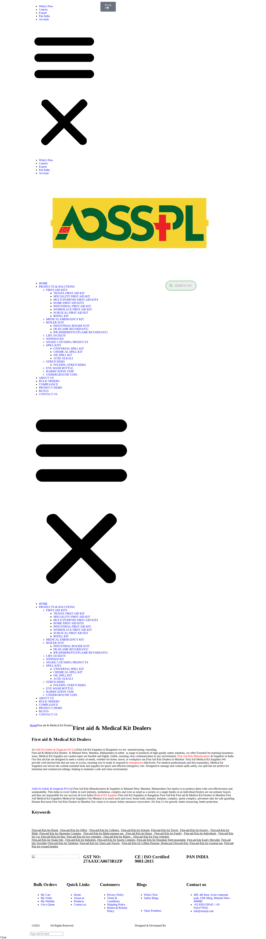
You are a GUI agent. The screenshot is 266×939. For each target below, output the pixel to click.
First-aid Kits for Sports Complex (116, 839)
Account (44, 19)
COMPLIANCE (48, 384)
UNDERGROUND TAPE (61, 374)
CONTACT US (48, 394)
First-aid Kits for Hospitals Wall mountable (161, 839)
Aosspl (45, 925)
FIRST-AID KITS (56, 289)
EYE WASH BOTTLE (59, 368)
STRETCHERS (55, 361)
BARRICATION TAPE (60, 371)
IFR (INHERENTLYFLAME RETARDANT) (80, 332)
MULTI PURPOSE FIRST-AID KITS (75, 299)
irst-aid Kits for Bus (54, 836)
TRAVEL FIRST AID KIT (69, 293)
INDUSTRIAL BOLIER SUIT (71, 325)
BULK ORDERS (49, 381)
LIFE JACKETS (56, 335)
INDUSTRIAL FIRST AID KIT (72, 306)
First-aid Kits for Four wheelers (151, 836)
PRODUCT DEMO (50, 387)
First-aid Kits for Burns (139, 833)
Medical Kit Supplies (105, 795)
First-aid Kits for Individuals (200, 833)
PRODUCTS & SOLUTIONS (57, 286)
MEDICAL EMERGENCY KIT (65, 319)
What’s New (46, 6)
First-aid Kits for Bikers (116, 836)
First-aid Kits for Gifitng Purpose (140, 843)
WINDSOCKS (55, 338)
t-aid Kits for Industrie (82, 839)
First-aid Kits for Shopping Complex (60, 833)
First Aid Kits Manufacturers (193, 756)
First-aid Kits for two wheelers (84, 836)
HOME (43, 283)
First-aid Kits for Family (168, 833)
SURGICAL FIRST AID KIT (70, 312)
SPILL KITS (53, 345)
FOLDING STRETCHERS (69, 364)
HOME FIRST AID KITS (68, 302)
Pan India (44, 16)
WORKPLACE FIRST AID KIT (72, 309)
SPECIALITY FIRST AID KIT (71, 296)
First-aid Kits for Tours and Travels (100, 843)
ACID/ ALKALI (63, 358)
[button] (64, 90)
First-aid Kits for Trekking (63, 843)
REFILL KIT (61, 315)
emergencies (136, 762)
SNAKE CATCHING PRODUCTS (67, 342)
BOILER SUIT (55, 322)
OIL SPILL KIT (62, 355)
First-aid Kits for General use (206, 843)
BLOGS (44, 390)
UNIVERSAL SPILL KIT (68, 348)
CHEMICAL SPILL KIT (68, 351)
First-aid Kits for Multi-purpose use (103, 833)
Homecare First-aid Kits (174, 843)
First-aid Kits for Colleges (104, 830)
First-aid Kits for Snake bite (47, 839)
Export (43, 12)
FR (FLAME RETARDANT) (70, 328)
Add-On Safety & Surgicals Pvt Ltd (55, 749)
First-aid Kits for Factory (194, 830)
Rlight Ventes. (175, 925)
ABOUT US (46, 377)
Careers (43, 9)
